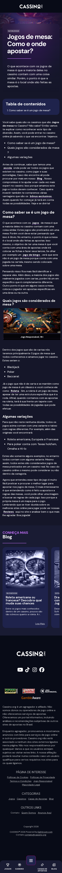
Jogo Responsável (42, 781)
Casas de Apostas (42, 870)
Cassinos (21, 798)
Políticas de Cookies (17, 777)
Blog (54, 869)
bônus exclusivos (41, 196)
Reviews (8, 511)
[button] (31, 860)
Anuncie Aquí (44, 812)
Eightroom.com (45, 832)
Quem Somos (28, 812)
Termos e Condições (20, 781)
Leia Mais (40, 623)
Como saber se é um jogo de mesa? (29, 110)
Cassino (19, 869)
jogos (35, 222)
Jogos (7, 869)
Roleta (15, 391)
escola (7, 168)
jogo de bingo (31, 254)
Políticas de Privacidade (42, 777)
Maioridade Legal (31, 784)
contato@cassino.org (35, 834)
